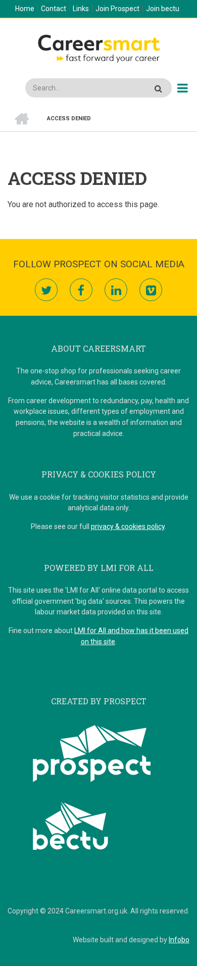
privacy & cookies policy (128, 526)
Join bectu (162, 9)
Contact (53, 9)
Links (81, 9)
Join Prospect (117, 9)
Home (24, 9)
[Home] (98, 47)
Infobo (179, 940)
